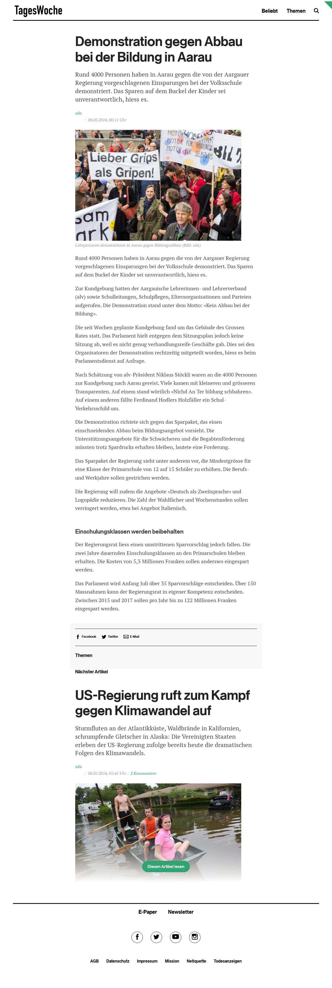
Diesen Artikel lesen (166, 866)
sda (78, 113)
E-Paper (148, 911)
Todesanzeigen (228, 961)
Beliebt (270, 10)
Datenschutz (117, 961)
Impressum (147, 961)
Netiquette (196, 961)
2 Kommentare (143, 773)
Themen (296, 10)
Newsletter (180, 911)
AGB (94, 961)
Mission (172, 961)
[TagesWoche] (38, 16)
